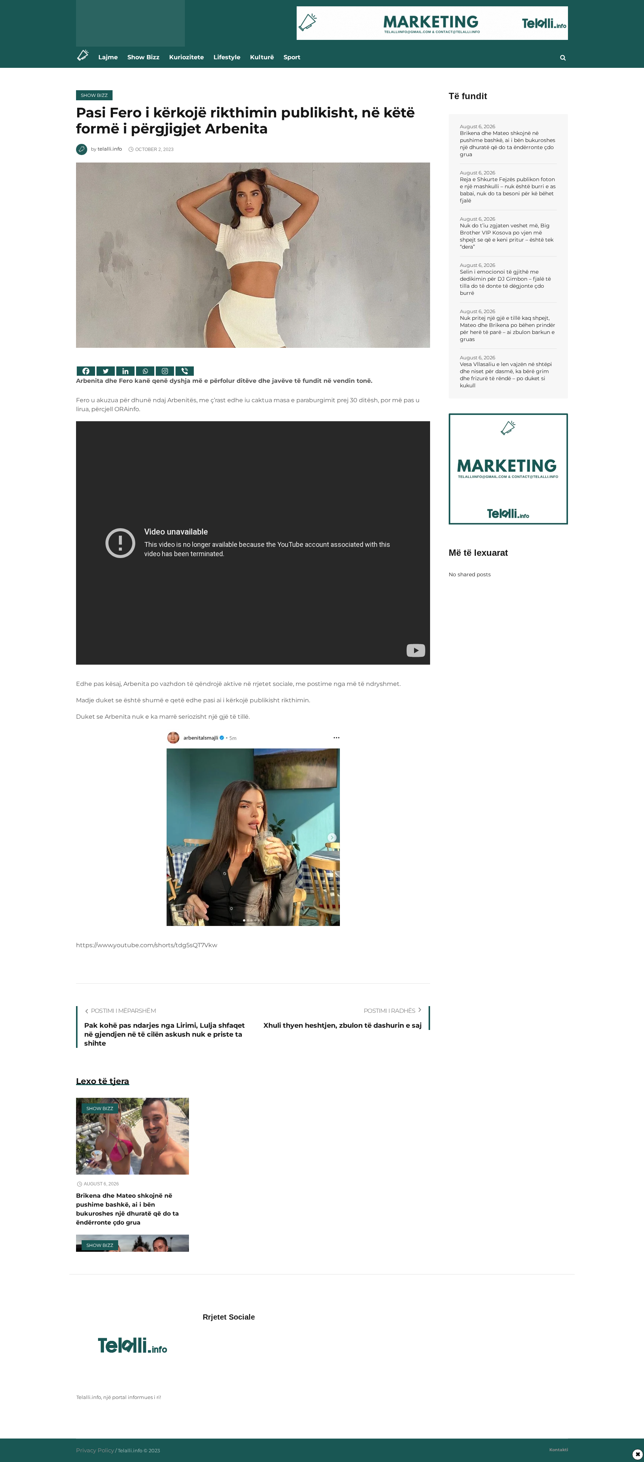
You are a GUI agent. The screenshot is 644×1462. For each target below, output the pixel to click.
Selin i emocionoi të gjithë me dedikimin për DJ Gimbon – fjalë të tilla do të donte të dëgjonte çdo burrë (505, 282)
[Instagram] (165, 371)
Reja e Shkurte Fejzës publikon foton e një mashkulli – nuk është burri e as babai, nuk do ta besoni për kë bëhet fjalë (508, 190)
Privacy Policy (95, 1450)
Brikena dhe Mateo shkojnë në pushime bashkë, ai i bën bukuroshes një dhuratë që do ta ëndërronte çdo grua (507, 144)
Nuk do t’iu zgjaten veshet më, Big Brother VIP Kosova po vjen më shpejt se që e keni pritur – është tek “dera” (506, 236)
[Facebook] (86, 371)
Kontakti (558, 1449)
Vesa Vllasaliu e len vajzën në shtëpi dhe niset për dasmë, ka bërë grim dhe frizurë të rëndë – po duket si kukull (506, 375)
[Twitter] (106, 371)
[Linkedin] (125, 371)
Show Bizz (94, 95)
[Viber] (185, 371)
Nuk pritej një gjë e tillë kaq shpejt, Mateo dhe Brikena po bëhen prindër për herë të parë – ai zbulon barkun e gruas (507, 329)
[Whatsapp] (145, 371)
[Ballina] (85, 57)
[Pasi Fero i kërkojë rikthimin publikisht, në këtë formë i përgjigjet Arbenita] (253, 254)
